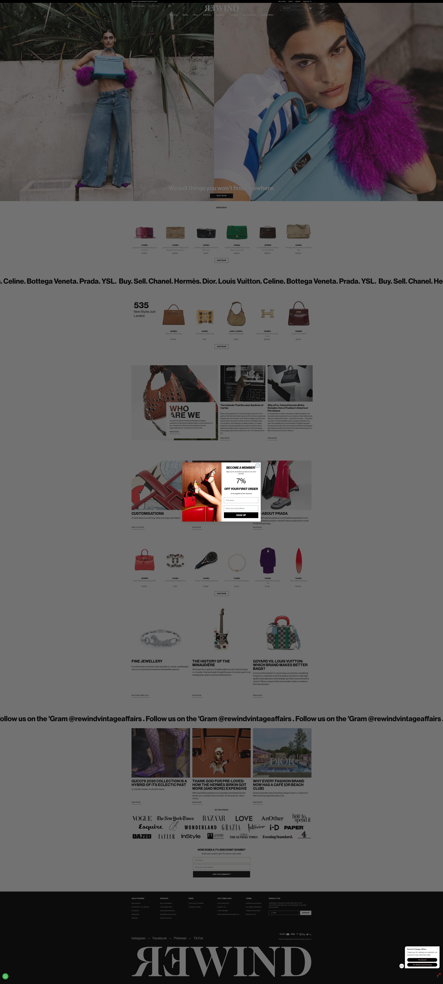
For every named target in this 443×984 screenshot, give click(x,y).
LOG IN (290, 1)
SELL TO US (282, 1)
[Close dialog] (258, 466)
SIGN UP (297, 1)
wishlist (306, 1)
